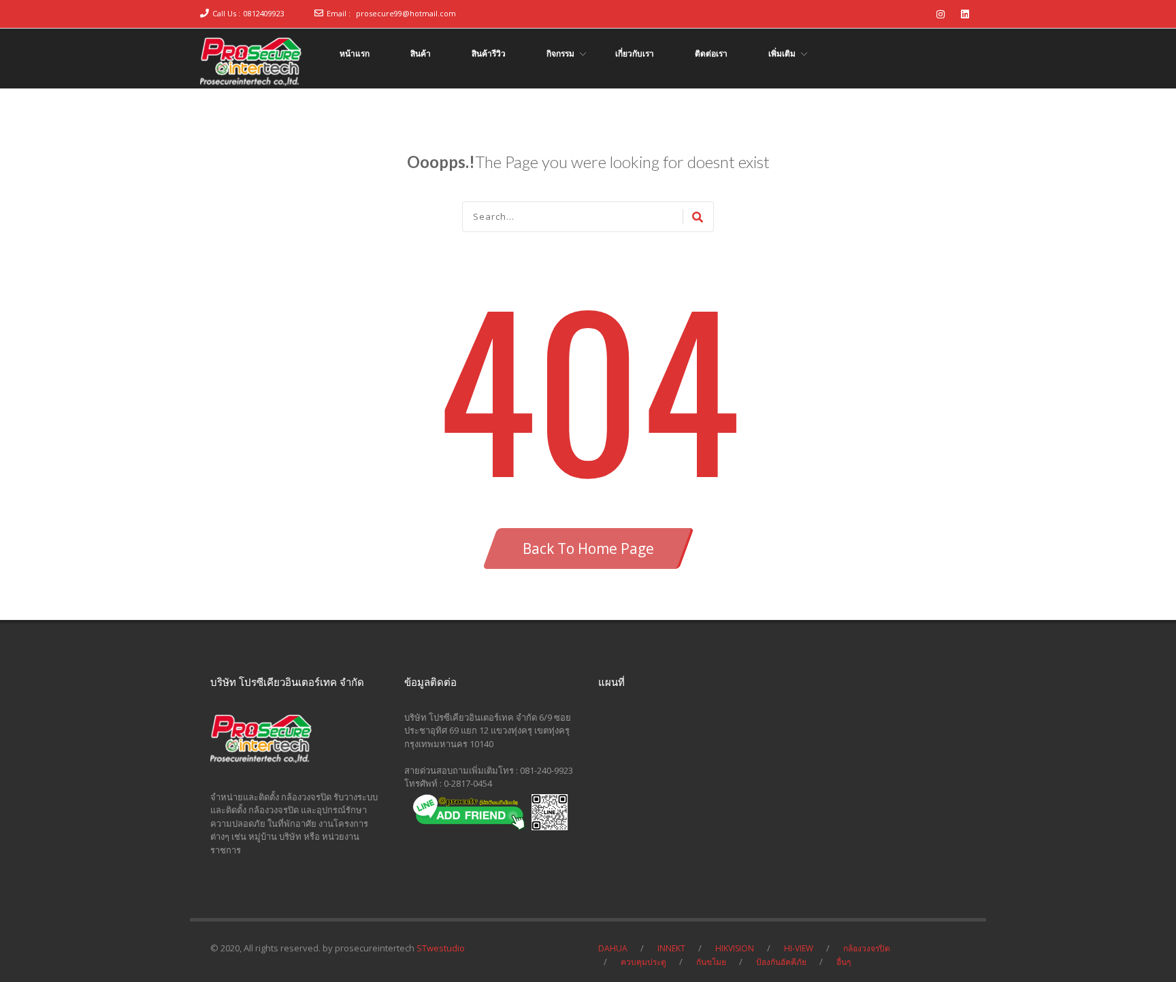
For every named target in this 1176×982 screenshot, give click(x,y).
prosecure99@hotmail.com (406, 13)
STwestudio (440, 948)
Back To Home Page (588, 548)
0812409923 (264, 13)
